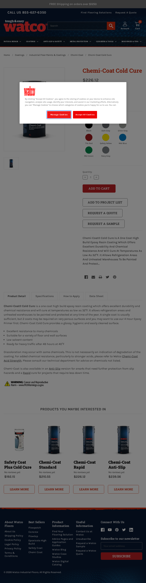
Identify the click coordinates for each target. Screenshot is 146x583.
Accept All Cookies (85, 114)
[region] (73, 102)
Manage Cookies (59, 114)
